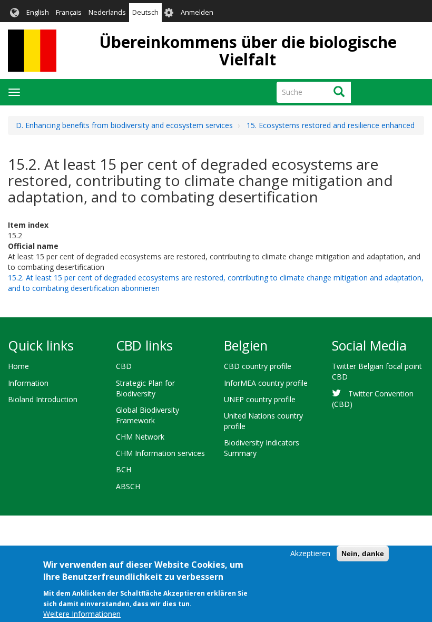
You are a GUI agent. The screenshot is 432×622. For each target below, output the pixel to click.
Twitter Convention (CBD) (373, 398)
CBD (124, 366)
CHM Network (140, 437)
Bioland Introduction (42, 399)
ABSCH (128, 486)
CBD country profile (257, 366)
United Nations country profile (263, 421)
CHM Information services (160, 453)
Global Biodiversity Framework (147, 415)
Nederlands (107, 12)
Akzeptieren (310, 553)
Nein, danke (362, 553)
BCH (123, 469)
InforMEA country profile (266, 383)
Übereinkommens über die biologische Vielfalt (248, 50)
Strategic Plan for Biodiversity (145, 388)
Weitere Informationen (82, 614)
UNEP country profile (260, 399)
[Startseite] (32, 51)
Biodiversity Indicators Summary (261, 448)
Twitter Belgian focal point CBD (377, 371)
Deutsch (145, 12)
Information (28, 383)
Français (69, 12)
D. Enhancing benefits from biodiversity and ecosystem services (124, 125)
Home (18, 366)
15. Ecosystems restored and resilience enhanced (331, 125)
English (37, 12)
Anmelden (197, 12)
